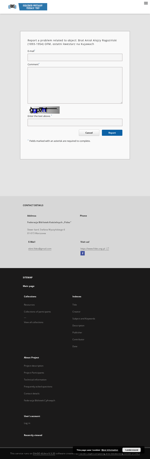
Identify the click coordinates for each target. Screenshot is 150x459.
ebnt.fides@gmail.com (39, 248)
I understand (131, 450)
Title (74, 304)
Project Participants (34, 372)
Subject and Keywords (83, 318)
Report (112, 132)
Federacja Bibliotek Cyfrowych (39, 400)
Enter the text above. (40, 116)
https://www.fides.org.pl (93, 248)
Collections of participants (37, 311)
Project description (33, 365)
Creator (76, 311)
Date (74, 346)
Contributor (78, 339)
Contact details (32, 393)
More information (110, 450)
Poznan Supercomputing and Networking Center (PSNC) (109, 453)
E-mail (31, 51)
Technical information (35, 379)
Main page (28, 286)
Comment (34, 64)
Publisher (77, 332)
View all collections (33, 322)
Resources (29, 304)
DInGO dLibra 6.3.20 (44, 453)
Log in (27, 423)
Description (78, 325)
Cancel (89, 132)
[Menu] (145, 3)
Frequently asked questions (38, 386)
